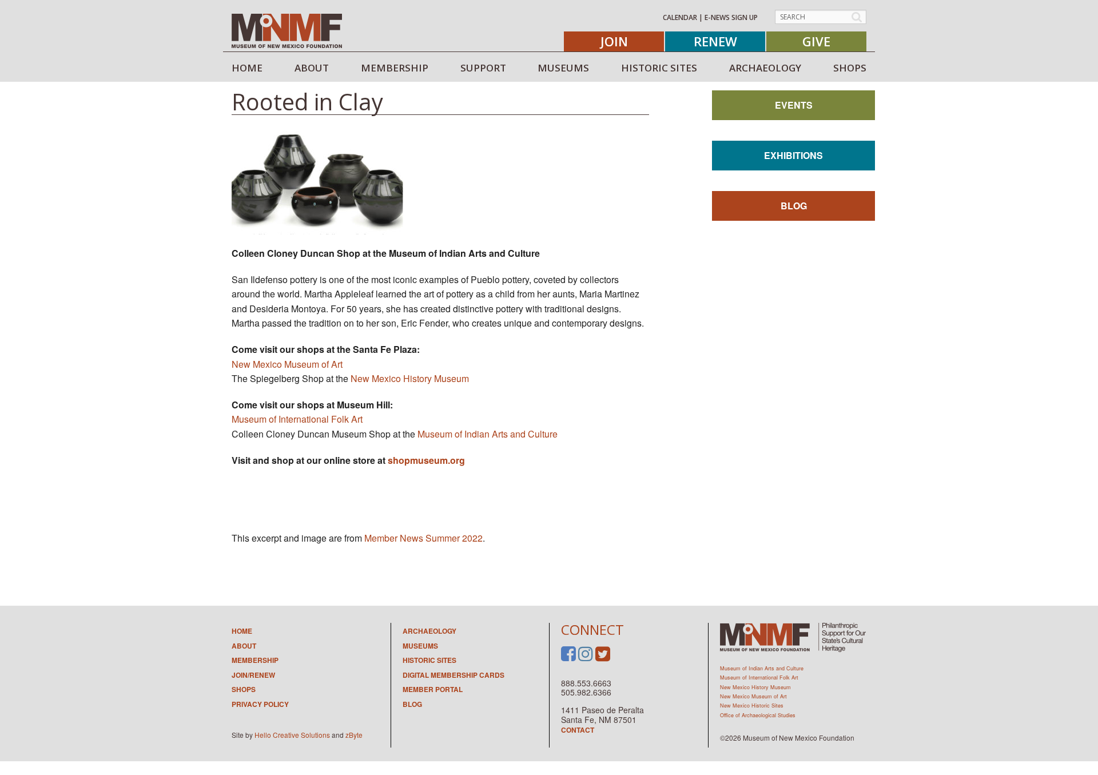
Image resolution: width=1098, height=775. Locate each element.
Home (242, 631)
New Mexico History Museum (410, 378)
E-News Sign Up (731, 17)
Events (794, 105)
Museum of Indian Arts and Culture (487, 433)
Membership (255, 660)
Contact (577, 730)
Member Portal (433, 689)
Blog (794, 205)
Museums (420, 646)
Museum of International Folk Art (297, 419)
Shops (244, 689)
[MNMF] (287, 30)
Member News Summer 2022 (423, 538)
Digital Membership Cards (453, 675)
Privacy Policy (260, 704)
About (244, 646)
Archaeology (429, 631)
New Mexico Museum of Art (287, 364)
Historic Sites (429, 660)
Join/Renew (253, 675)
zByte (354, 735)
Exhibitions (793, 155)
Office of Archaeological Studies (757, 715)
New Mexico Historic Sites (751, 705)
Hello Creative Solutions (292, 735)
